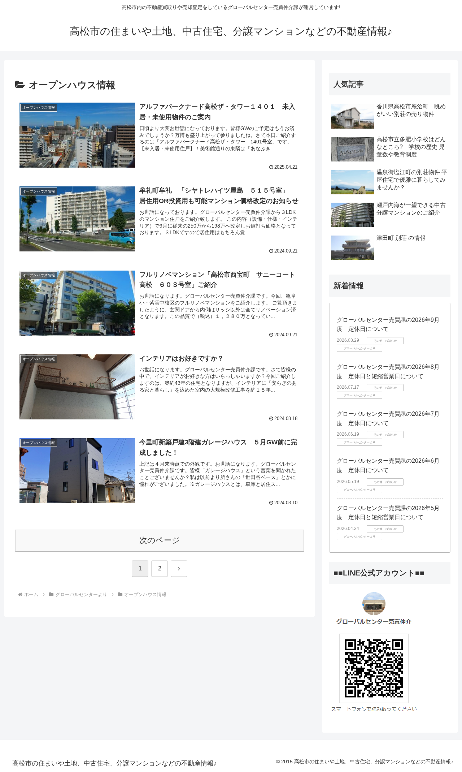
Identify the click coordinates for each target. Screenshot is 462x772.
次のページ (159, 540)
